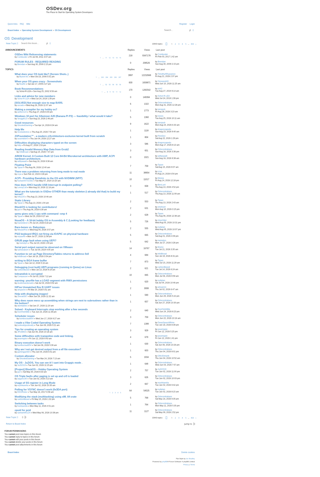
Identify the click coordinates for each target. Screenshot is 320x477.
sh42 (160, 88)
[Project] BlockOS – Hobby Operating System (41, 369)
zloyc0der (162, 220)
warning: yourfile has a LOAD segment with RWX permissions (51, 280)
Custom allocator (25, 356)
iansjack (161, 109)
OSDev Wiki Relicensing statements (35, 54)
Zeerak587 (22, 296)
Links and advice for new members (35, 96)
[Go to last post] (169, 54)
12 (109, 58)
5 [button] (185, 44)
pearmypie (163, 329)
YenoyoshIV (163, 81)
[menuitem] (21, 24)
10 (113, 92)
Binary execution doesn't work (32, 342)
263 (102, 77)
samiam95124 (23, 413)
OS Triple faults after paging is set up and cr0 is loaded (46, 376)
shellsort (162, 207)
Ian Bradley (190, 459)
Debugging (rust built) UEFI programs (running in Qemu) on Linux (53, 267)
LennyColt (22, 187)
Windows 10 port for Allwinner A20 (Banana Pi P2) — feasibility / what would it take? (63, 116)
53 (109, 84)
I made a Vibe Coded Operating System (37, 322)
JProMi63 (21, 332)
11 (106, 58)
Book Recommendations (29, 88)
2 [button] (175, 44)
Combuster (22, 57)
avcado (20, 105)
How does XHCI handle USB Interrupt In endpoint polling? (48, 185)
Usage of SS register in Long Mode (35, 383)
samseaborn (23, 250)
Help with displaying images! (31, 294)
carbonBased (23, 270)
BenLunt (162, 185)
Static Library (22, 200)
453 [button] (192, 44)
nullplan (161, 227)
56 (120, 84)
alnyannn (21, 290)
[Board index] (24, 11)
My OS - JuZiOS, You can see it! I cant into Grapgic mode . (48, 362)
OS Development (18, 38)
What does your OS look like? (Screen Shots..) (41, 74)
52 (106, 84)
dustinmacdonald (25, 283)
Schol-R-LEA (23, 98)
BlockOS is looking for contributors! (36, 207)
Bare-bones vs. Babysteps (30, 227)
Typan (20, 167)
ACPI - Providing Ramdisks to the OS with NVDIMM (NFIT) (48, 178)
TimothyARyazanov (167, 74)
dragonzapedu (164, 129)
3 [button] (178, 44)
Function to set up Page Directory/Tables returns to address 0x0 (52, 254)
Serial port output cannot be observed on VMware (44, 247)
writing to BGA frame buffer (31, 260)
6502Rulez (22, 392)
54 (113, 84)
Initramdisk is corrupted (28, 274)
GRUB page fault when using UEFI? (35, 240)
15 (120, 58)
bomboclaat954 (26, 318)
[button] (166, 43)
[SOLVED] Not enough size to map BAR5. (39, 102)
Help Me (19, 129)
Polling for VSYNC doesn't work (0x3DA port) (41, 389)
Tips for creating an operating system (36, 329)
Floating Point (23, 165)
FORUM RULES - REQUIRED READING (38, 61)
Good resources (24, 122)
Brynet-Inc (23, 76)
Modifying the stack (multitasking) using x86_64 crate (45, 396)
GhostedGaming (24, 125)
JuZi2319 (21, 365)
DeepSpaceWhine (166, 322)
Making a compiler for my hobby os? (36, 109)
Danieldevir (22, 223)
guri (19, 209)
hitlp (19, 145)
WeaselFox (22, 230)
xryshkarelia (22, 385)
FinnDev (162, 136)
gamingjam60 (23, 352)
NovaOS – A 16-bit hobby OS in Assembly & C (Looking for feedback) (55, 220)
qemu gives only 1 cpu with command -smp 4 (41, 213)
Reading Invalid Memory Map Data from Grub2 (42, 149)
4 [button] (182, 44)
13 (113, 58)
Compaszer (22, 276)
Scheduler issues (25, 316)
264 (107, 77)
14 (117, 58)
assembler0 (22, 138)
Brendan (21, 64)
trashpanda (22, 406)
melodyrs (23, 243)
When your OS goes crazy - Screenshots (38, 81)
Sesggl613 (22, 118)
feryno (161, 247)
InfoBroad (23, 152)
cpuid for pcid (23, 410)
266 (115, 77)
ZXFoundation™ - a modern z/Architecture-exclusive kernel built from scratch (60, 136)
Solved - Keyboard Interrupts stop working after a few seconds (51, 309)
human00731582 (25, 181)
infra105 (21, 197)
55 (117, 84)
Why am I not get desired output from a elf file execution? (48, 349)
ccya (19, 174)
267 (119, 77)
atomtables (22, 306)
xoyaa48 (21, 236)
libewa (161, 178)
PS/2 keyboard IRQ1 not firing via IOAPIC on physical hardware (51, 234)
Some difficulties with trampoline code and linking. (44, 336)
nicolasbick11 (23, 132)
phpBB (165, 462)
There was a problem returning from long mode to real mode (50, 171)
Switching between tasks (29, 403)
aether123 (22, 112)
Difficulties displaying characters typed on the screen (45, 142)
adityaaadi (22, 161)
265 (111, 77)
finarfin (22, 84)
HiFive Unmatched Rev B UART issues (37, 287)
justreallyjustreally (25, 325)
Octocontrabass (165, 102)
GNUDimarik (163, 356)
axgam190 (22, 379)
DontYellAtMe (23, 312)
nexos (160, 116)
